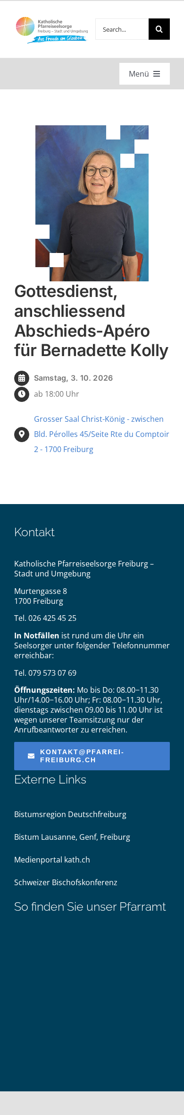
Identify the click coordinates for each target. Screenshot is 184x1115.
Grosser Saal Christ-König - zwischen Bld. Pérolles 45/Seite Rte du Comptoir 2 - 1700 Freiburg (101, 434)
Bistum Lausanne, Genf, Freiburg (72, 837)
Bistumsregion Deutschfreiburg (70, 814)
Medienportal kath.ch (52, 859)
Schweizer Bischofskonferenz (65, 882)
